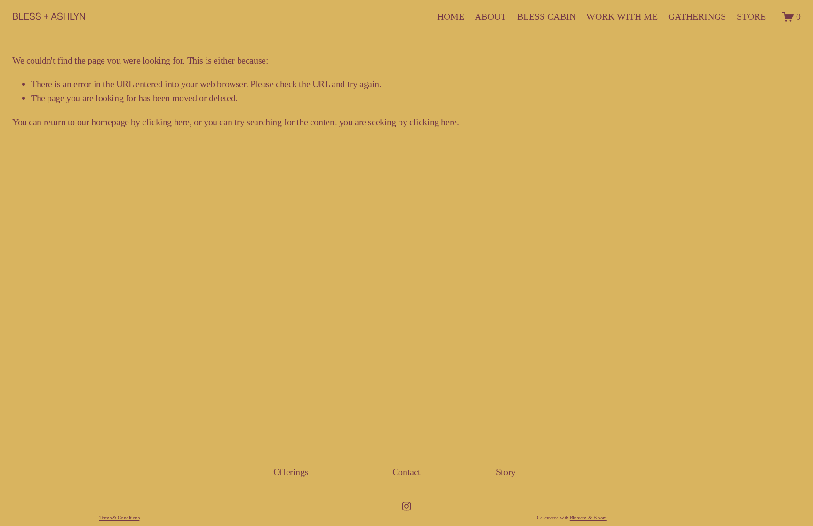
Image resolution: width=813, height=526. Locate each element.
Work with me (622, 16)
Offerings (290, 472)
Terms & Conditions (119, 517)
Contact (406, 472)
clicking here (166, 122)
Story (506, 472)
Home (450, 16)
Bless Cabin (546, 16)
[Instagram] (406, 506)
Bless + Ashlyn (49, 16)
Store (751, 16)
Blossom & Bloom (588, 517)
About (490, 16)
